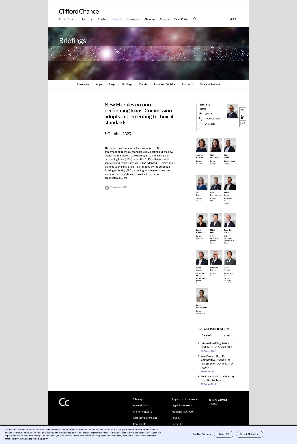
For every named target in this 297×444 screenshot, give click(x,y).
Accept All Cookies (249, 434)
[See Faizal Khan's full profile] (203, 128)
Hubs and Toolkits (164, 84)
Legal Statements (182, 405)
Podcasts (187, 84)
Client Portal (181, 19)
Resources (83, 84)
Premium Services (210, 84)
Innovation (133, 19)
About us (149, 19)
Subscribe (177, 424)
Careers (164, 19)
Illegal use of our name (185, 399)
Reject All (224, 434)
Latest (226, 335)
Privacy (176, 418)
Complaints (139, 424)
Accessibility (140, 405)
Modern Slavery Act (183, 411)
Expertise (87, 19)
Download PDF (118, 187)
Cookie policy (40, 438)
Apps (99, 84)
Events (143, 84)
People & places (68, 19)
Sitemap (138, 399)
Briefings (117, 19)
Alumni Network (142, 411)
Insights (102, 19)
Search (194, 18)
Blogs (112, 84)
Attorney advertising (145, 418)
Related (206, 335)
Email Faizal (210, 124)
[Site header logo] (142, 11)
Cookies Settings (202, 434)
